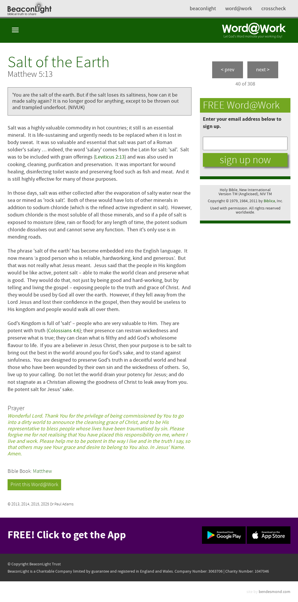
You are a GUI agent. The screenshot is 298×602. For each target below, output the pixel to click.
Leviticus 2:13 (110, 157)
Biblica (269, 201)
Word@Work (238, 8)
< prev (227, 69)
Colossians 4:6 (63, 330)
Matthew (42, 471)
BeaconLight (203, 8)
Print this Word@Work (34, 484)
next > (262, 69)
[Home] (254, 30)
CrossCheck (273, 8)
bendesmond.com (274, 591)
